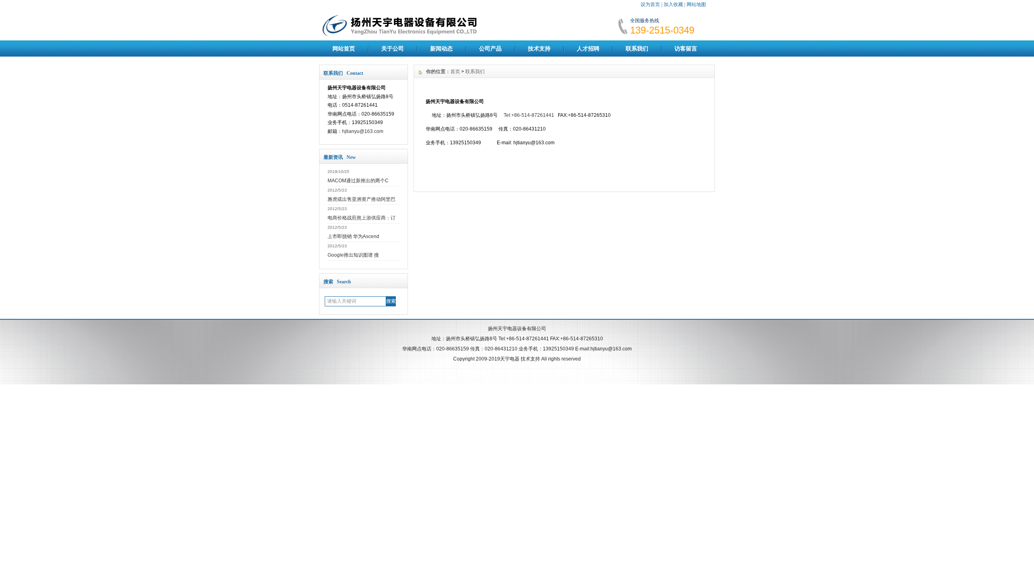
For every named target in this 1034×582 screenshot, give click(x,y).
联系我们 (637, 48)
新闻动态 (441, 48)
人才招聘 (588, 48)
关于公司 (392, 48)
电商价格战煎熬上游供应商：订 (361, 218)
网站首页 (343, 48)
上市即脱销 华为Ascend (353, 236)
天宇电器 (509, 359)
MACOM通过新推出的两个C (358, 180)
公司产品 (490, 48)
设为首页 (650, 4)
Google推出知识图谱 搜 (353, 255)
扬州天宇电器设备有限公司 (517, 328)
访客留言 (686, 48)
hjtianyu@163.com (362, 131)
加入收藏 (673, 4)
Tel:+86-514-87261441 (529, 115)
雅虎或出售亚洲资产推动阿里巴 (361, 199)
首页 (455, 71)
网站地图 (696, 4)
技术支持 (539, 48)
